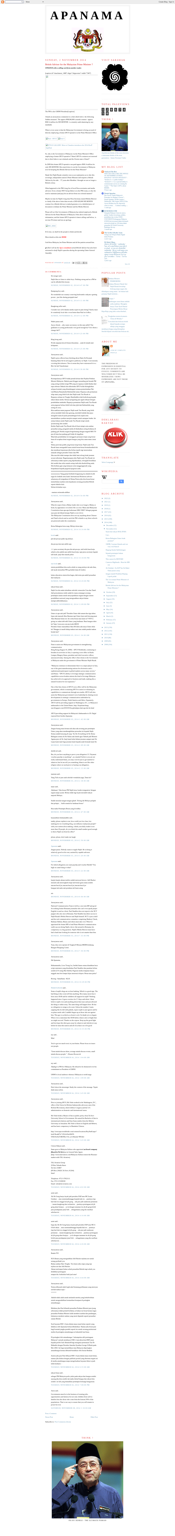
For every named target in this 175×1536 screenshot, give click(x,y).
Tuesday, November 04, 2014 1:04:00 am (70, 1057)
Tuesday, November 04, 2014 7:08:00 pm (70, 1385)
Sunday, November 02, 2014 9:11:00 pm (70, 301)
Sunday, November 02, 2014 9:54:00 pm (70, 496)
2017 (106, 512)
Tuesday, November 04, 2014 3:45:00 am (70, 1140)
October (109, 592)
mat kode (54, 564)
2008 (106, 644)
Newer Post (49, 1417)
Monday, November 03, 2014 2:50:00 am (70, 840)
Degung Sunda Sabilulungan (116, 550)
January (109, 623)
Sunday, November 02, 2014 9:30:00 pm (70, 369)
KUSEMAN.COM (110, 211)
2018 (106, 509)
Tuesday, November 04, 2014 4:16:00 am (70, 1215)
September (110, 596)
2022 (106, 498)
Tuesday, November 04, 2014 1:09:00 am (70, 1078)
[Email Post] (73, 262)
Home (72, 1417)
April (108, 613)
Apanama (54, 846)
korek (53, 535)
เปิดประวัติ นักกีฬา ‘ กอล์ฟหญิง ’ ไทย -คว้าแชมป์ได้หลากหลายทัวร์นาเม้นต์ (115, 246)
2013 (106, 627)
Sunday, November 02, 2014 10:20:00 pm (70, 581)
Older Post (94, 1417)
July (108, 602)
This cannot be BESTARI (114, 559)
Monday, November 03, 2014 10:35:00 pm (70, 1029)
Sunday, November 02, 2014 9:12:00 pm (70, 316)
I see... (108, 535)
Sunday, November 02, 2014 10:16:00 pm (70, 529)
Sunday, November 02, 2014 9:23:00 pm (70, 334)
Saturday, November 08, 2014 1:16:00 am (71, 1408)
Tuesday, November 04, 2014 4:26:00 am (70, 1244)
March (108, 616)
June (108, 606)
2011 (106, 634)
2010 (106, 638)
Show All (127, 264)
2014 (106, 522)
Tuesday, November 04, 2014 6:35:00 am (70, 1367)
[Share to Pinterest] (86, 263)
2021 (106, 502)
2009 (106, 641)
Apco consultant (65, 248)
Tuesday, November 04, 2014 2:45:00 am (70, 1093)
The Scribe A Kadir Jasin (113, 233)
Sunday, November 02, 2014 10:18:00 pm (70, 558)
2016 (106, 515)
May (108, 609)
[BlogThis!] (79, 263)
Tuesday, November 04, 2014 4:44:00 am (70, 1278)
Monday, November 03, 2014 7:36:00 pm (70, 951)
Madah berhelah (56, 988)
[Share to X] (81, 263)
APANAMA (87, 15)
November (110, 529)
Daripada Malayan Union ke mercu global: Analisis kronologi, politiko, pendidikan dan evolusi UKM (115, 215)
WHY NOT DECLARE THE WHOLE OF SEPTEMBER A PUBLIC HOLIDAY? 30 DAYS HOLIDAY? (116, 176)
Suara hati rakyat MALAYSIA (116, 532)
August (109, 599)
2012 (106, 631)
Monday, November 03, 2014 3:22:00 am (70, 871)
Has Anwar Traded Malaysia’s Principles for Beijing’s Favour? (114, 196)
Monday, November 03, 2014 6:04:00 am (70, 897)
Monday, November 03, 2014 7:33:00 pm (70, 936)
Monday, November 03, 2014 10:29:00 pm (70, 982)
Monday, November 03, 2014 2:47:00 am (70, 812)
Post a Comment (50, 1413)
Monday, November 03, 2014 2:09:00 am (70, 745)
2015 (106, 519)
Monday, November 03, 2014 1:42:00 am (70, 719)
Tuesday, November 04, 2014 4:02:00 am (70, 1187)
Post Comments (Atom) (63, 1422)
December (110, 525)
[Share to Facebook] (84, 263)
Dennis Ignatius (109, 193)
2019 (106, 505)
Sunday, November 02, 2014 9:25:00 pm (70, 349)
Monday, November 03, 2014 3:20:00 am (70, 856)
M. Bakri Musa (109, 242)
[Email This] (76, 263)
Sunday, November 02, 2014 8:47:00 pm (70, 285)
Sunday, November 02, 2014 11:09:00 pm (70, 604)
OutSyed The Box (110, 172)
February (109, 620)
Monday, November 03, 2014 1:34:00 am (70, 635)
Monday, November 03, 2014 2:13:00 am (70, 768)
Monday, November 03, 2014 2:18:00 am (70, 781)
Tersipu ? (111, 299)
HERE (64, 237)
